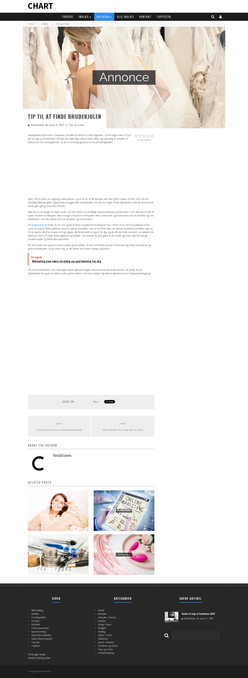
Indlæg (84, 17)
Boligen (102, 628)
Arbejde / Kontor (107, 617)
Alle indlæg (125, 17)
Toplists (35, 645)
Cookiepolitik (38, 617)
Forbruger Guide (37, 654)
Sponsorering (38, 631)
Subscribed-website (41, 638)
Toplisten (164, 17)
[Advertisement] (91, 170)
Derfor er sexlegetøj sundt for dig (124, 551)
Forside (67, 17)
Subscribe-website (41, 635)
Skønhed (102, 638)
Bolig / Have (104, 624)
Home (31, 24)
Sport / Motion (106, 642)
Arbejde (102, 613)
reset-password (39, 628)
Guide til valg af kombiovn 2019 (198, 613)
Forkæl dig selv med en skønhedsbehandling (59, 429)
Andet (101, 610)
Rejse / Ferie (105, 635)
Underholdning (106, 652)
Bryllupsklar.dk (39, 225)
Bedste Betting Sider (39, 658)
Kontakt (145, 17)
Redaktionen (37, 125)
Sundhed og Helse (108, 645)
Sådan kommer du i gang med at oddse (123, 429)
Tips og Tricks (76, 125)
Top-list (35, 642)
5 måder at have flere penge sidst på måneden (58, 551)
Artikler (103, 17)
